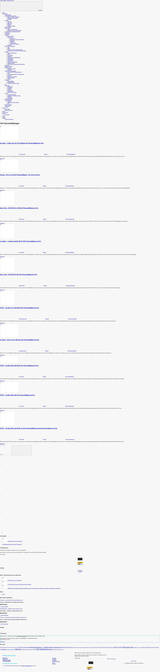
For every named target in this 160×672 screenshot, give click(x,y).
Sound (6, 93)
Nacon (4, 649)
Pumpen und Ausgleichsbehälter (14, 57)
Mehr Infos (2, 641)
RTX (29, 649)
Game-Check (5, 112)
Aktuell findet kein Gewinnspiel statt (15, 541)
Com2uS (97, 647)
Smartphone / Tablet (11, 68)
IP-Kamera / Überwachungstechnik (14, 30)
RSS (53, 662)
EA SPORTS (119, 647)
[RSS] (11, 522)
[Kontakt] (11, 532)
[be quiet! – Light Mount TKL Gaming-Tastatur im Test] (11, 600)
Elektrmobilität (8, 27)
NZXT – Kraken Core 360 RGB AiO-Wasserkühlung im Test (19, 308)
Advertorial (7, 114)
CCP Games (91, 647)
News (3, 12)
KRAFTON (153, 647)
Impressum (5, 657)
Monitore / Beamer (8, 66)
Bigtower (9, 24)
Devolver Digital (106, 647)
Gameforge (135, 647)
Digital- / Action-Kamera (12, 29)
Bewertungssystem (8, 110)
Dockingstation (11, 81)
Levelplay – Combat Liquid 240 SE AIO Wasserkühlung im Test (20, 241)
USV (9, 103)
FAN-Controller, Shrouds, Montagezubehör (16, 64)
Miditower (10, 23)
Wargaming (54, 649)
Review (6, 606)
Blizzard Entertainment (86, 647)
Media (156, 647)
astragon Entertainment (35, 647)
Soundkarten (10, 97)
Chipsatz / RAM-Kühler (12, 62)
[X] (11, 503)
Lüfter (9, 54)
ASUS (43, 647)
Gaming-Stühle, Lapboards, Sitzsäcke (12, 31)
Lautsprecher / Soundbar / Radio (14, 95)
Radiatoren (10, 56)
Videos (3, 111)
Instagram (54, 660)
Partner (3, 113)
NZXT (7, 649)
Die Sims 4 (112, 647)
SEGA (34, 649)
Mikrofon (9, 96)
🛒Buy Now (2, 606)
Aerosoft (8, 647)
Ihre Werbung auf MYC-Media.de (10, 663)
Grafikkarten (7, 33)
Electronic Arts (128, 647)
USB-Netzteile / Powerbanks (13, 102)
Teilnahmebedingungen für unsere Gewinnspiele (12, 544)
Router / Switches (11, 77)
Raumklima (12, 40)
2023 (3, 647)
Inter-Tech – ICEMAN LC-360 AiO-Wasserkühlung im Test (19, 208)
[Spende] (11, 465)
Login (3, 594)
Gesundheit (7, 32)
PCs (6, 84)
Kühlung (6, 51)
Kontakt (4, 118)
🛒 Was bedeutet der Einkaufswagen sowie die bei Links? (19, 665)
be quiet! (80, 647)
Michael (45, 154)
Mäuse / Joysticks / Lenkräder (13, 17)
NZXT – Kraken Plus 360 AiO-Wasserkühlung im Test (17, 395)
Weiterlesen (2, 158)
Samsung (31, 649)
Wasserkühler (10, 58)
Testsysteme (7, 109)
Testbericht (43, 649)
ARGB (16, 647)
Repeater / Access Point (12, 76)
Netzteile (9, 101)
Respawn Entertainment (11, 649)
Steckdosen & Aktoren (14, 44)
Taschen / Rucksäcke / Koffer (13, 83)
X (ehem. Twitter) (56, 661)
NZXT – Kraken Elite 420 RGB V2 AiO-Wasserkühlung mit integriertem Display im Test (28, 428)
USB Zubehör (8, 105)
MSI (158, 647)
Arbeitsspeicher (8, 14)
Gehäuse (6, 20)
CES (94, 647)
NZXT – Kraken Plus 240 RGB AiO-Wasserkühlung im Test (19, 365)
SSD (8, 47)
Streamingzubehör (8, 99)
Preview (4, 108)
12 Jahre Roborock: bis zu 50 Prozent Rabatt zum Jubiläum (19, 584)
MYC (1, 649)
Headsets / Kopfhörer (12, 94)
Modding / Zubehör (11, 26)
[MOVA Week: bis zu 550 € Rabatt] (5, 580)
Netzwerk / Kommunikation (10, 71)
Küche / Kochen (11, 36)
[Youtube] (11, 484)
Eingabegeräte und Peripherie (11, 15)
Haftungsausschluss (7, 660)
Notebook (7, 79)
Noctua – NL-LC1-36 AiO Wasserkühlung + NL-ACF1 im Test (20, 175)
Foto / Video (7, 28)
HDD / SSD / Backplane (10, 46)
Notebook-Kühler (11, 63)
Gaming (138, 647)
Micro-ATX (10, 22)
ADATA (5, 647)
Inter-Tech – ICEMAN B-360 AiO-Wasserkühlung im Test (18, 274)
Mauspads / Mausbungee (12, 18)
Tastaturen (10, 19)
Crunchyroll (100, 647)
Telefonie (9, 78)
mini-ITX (9, 21)
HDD (9, 48)
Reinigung (10, 45)
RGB (22, 649)
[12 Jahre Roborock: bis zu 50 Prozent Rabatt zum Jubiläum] (5, 584)
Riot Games (25, 649)
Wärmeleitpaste (11, 59)
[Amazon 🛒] (11, 513)
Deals (3, 117)
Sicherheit (12, 41)
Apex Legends (12, 647)
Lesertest (6, 106)
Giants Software (148, 647)
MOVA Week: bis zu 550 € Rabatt (14, 580)
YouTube (54, 659)
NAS (9, 73)
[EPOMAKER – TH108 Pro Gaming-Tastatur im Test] (11, 608)
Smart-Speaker (13, 42)
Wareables (10, 69)
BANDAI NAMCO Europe (66, 647)
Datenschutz (5, 659)
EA (115, 647)
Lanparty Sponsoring (9, 119)
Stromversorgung (8, 100)
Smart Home (10, 37)
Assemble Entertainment (22, 647)
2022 (1, 647)
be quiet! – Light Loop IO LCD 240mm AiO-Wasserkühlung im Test (22, 143)
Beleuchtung (12, 38)
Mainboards (7, 65)
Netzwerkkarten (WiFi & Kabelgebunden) (16, 74)
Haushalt (6, 35)
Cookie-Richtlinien (6, 661)
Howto (3, 115)
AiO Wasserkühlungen (12, 53)
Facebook (54, 658)
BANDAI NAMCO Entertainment (52, 647)
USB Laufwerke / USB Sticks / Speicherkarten (17, 50)
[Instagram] (11, 494)
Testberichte (4, 13)
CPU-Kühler (10, 55)
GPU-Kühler (10, 60)
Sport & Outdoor (8, 104)
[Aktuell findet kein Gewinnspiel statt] (5, 541)
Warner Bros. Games (60, 649)
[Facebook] (11, 474)
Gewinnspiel (142, 647)
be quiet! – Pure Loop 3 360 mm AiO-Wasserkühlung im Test (19, 340)
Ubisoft (50, 649)
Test (37, 649)
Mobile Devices (8, 67)
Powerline (10, 75)
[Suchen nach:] (6, 454)
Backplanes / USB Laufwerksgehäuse (15, 49)
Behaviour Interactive (76, 647)
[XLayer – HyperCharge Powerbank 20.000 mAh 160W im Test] (13, 617)
